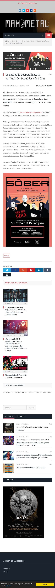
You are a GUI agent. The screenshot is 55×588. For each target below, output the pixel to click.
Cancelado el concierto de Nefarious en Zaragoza (32, 428)
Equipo (6, 571)
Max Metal (10, 85)
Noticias (39, 85)
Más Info (8, 586)
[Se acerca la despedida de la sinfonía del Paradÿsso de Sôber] (27, 61)
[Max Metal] (27, 23)
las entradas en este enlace (31, 112)
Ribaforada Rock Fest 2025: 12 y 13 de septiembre (16, 376)
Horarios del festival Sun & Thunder (30, 467)
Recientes (9, 416)
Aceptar (44, 584)
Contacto (6, 568)
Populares (20, 416)
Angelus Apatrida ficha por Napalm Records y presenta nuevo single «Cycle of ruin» (34, 456)
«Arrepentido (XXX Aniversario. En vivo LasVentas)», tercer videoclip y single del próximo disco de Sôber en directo (16, 345)
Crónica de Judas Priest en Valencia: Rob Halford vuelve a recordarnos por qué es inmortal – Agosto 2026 (32, 442)
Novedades (47, 85)
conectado (25, 392)
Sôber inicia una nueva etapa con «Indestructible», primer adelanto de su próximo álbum (15, 311)
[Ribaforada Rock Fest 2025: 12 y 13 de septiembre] (15, 364)
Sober (6, 255)
